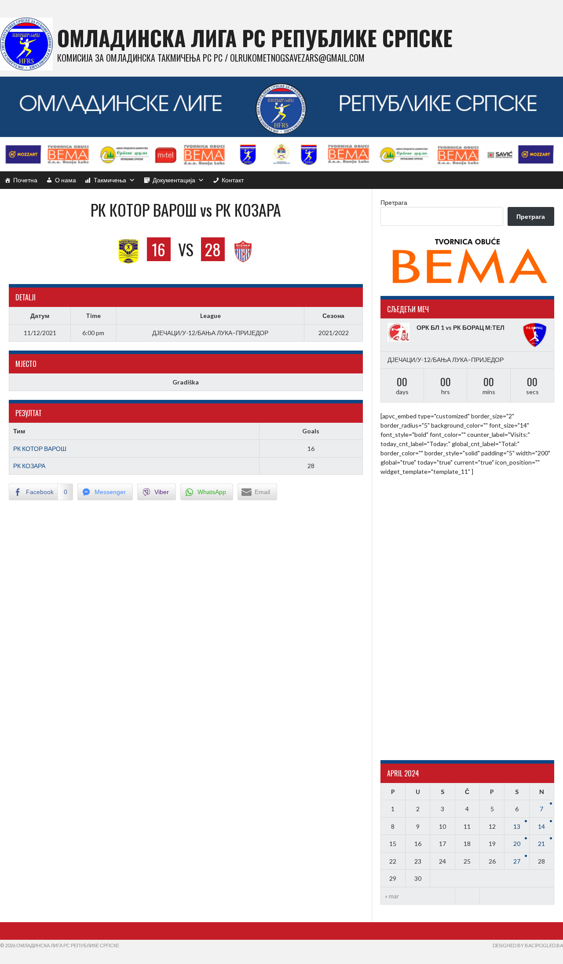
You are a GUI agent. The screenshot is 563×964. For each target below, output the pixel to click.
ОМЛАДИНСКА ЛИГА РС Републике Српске (255, 37)
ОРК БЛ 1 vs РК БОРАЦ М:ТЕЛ (461, 327)
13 (516, 826)
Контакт (233, 180)
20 (516, 843)
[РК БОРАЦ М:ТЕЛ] (535, 335)
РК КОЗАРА (29, 465)
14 (541, 826)
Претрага (393, 202)
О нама (65, 180)
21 (541, 843)
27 (516, 861)
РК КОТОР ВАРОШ (39, 448)
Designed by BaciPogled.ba (528, 945)
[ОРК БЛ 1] (400, 332)
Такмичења (110, 180)
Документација (174, 180)
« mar (392, 896)
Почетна (25, 180)
